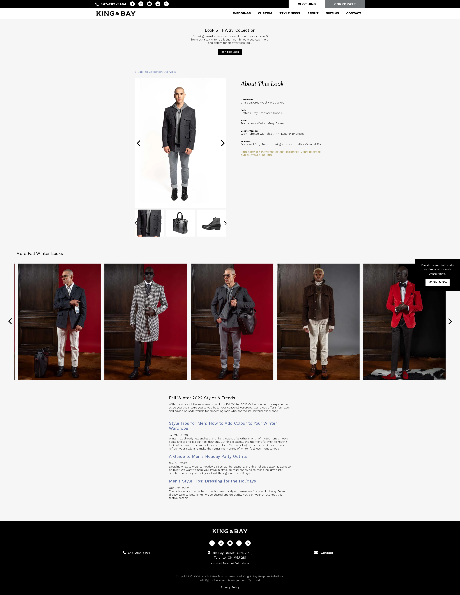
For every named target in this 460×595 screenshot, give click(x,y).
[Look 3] (57, 321)
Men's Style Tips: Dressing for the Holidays (212, 481)
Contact (353, 13)
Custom (265, 13)
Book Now (437, 282)
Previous (138, 143)
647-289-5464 (113, 4)
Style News (289, 13)
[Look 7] (402, 321)
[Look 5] (230, 321)
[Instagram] (140, 3)
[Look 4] (143, 321)
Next (222, 143)
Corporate (345, 4)
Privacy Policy (230, 587)
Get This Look (230, 52)
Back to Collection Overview (157, 71)
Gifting (332, 13)
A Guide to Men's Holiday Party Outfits (208, 456)
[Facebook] (132, 3)
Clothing (307, 4)
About (313, 13)
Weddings (242, 13)
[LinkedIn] (157, 3)
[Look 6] (316, 321)
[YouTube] (149, 3)
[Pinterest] (166, 3)
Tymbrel (254, 580)
